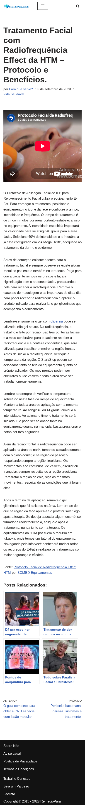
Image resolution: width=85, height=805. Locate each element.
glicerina (57, 321)
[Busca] (77, 6)
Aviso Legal (12, 753)
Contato (9, 794)
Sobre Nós (11, 746)
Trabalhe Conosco (16, 778)
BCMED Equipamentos (34, 572)
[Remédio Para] (17, 6)
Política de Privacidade (20, 761)
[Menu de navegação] (42, 6)
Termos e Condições (18, 769)
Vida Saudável (13, 94)
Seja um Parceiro (16, 786)
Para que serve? (21, 89)
